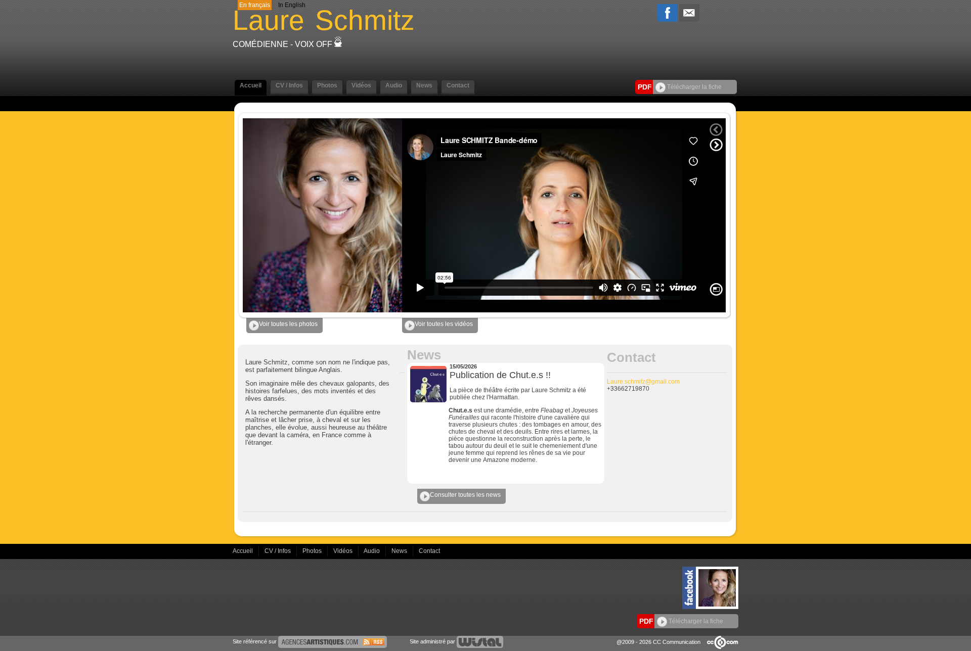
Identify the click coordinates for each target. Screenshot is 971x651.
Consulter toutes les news (465, 494)
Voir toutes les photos (288, 324)
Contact (429, 550)
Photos (312, 550)
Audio (372, 550)
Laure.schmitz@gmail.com (643, 381)
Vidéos (343, 550)
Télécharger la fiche (694, 86)
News (400, 550)
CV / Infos (278, 550)
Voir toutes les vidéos (444, 324)
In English (291, 5)
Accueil (243, 550)
